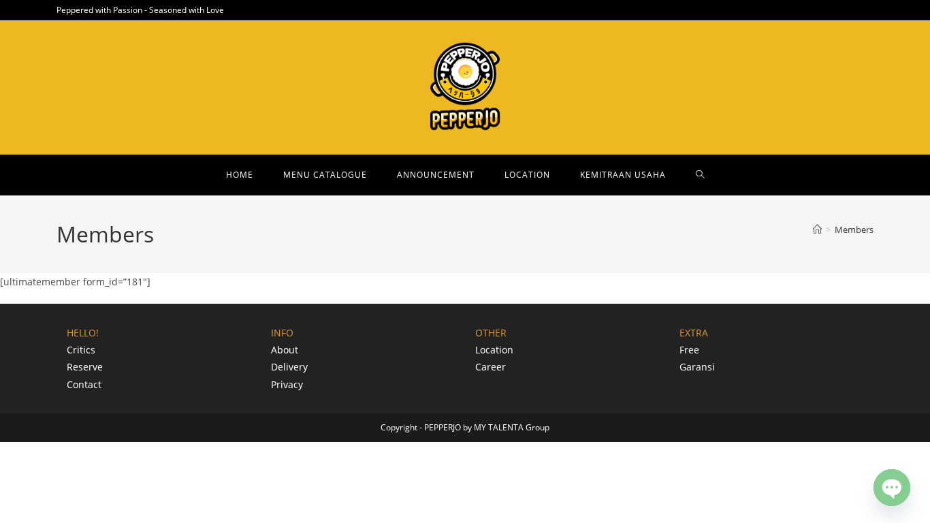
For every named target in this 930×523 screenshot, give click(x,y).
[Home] (817, 229)
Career (490, 366)
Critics (81, 349)
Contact (84, 384)
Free (689, 349)
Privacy (287, 384)
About (284, 349)
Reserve (85, 366)
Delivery (289, 366)
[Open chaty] (891, 487)
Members (854, 229)
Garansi (697, 366)
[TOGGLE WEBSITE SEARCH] (700, 175)
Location (494, 349)
